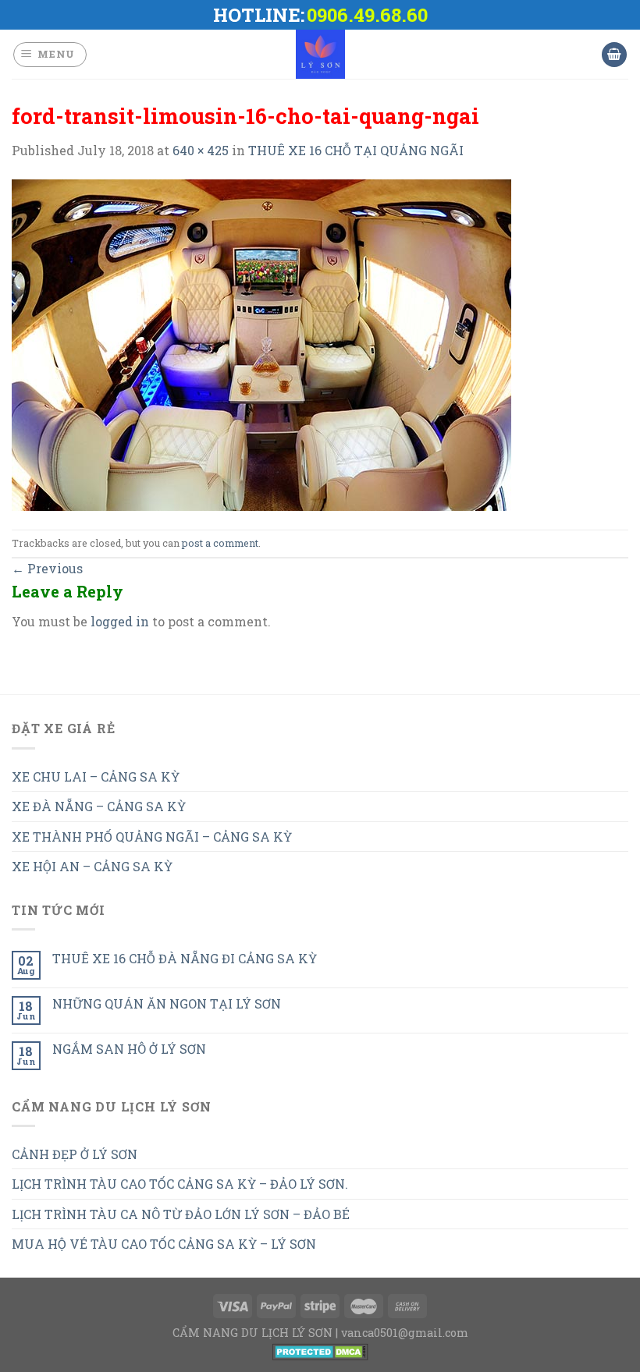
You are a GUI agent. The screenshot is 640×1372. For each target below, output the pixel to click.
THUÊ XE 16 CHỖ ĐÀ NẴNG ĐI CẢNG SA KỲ (184, 958)
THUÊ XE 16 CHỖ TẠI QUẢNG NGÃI (356, 150)
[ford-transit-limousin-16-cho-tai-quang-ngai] (261, 343)
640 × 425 (200, 150)
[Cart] (614, 55)
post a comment (220, 543)
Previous (47, 568)
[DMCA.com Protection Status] (320, 1350)
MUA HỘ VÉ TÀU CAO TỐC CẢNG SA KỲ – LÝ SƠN (164, 1244)
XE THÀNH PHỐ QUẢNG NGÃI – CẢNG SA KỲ (152, 836)
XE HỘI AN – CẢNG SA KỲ (92, 866)
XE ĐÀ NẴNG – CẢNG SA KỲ (99, 806)
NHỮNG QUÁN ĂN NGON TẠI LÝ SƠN (166, 1003)
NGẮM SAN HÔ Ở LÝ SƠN (129, 1048)
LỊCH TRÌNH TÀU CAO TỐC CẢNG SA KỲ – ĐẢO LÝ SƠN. (180, 1183)
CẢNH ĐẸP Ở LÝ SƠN (74, 1154)
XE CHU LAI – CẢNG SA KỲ (96, 776)
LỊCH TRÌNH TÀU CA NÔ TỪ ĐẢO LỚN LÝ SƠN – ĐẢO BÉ (181, 1214)
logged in (120, 621)
